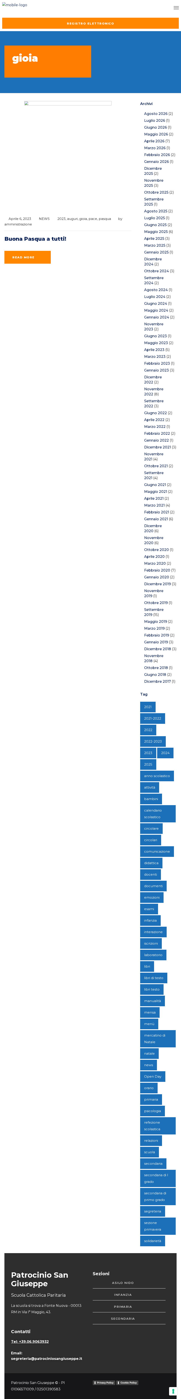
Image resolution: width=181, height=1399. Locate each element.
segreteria (152, 1211)
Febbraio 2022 (157, 433)
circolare (151, 828)
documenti (153, 886)
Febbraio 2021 (156, 512)
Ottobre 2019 (156, 603)
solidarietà (152, 1241)
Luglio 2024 (154, 297)
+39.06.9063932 (34, 1342)
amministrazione (18, 224)
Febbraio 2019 (156, 635)
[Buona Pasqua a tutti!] (67, 156)
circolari (150, 840)
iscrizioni (151, 943)
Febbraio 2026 (157, 155)
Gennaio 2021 (156, 519)
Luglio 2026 (154, 120)
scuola (149, 1152)
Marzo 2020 (155, 563)
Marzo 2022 (155, 427)
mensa (150, 1012)
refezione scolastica (152, 1125)
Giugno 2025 (155, 225)
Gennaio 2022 (156, 440)
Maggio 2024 (156, 310)
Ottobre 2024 (156, 271)
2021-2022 (152, 718)
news (148, 1065)
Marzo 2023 (155, 357)
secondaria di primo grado (155, 1196)
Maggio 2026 (156, 134)
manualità (152, 1001)
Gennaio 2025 (156, 252)
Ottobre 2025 (156, 192)
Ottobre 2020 (156, 550)
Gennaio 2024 (156, 317)
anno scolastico (157, 776)
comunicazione (157, 851)
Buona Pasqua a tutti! (35, 239)
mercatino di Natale (154, 1038)
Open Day (152, 1076)
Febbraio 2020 (157, 570)
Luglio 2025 (154, 218)
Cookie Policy (129, 1382)
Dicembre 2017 (157, 681)
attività (149, 787)
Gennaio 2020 (156, 577)
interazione (153, 932)
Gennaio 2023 (156, 370)
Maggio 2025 (156, 232)
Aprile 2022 (154, 420)
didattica (151, 863)
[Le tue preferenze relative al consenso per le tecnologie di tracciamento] (173, 1391)
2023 (61, 219)
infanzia (150, 920)
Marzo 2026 (155, 148)
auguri (72, 219)
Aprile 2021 (154, 498)
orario (149, 1088)
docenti (150, 874)
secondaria (153, 1163)
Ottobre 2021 (156, 466)
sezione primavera (152, 1226)
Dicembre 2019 (157, 584)
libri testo (152, 989)
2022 (148, 730)
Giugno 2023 (155, 336)
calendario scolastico (153, 813)
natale (149, 1053)
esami (149, 909)
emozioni (152, 897)
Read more (23, 257)
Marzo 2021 (154, 505)
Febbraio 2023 (157, 363)
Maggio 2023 (156, 343)
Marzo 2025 (154, 245)
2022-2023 (153, 741)
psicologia (152, 1111)
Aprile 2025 (154, 238)
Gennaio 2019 (156, 642)
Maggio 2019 (155, 621)
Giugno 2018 (155, 675)
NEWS (44, 219)
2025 (148, 764)
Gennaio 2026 (156, 162)
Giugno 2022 (155, 413)
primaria (151, 1099)
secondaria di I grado (156, 1178)
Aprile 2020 (154, 557)
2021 (148, 707)
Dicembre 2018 (157, 649)
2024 (165, 753)
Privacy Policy (105, 1382)
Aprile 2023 (154, 350)
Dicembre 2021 (157, 447)
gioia (83, 219)
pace (93, 219)
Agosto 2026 (156, 114)
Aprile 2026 (154, 141)
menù (149, 1024)
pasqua (105, 219)
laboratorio (153, 955)
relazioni (151, 1140)
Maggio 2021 (155, 492)
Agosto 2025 (155, 211)
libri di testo (153, 978)
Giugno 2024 (155, 303)
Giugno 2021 (155, 485)
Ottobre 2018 (156, 668)
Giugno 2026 (155, 127)
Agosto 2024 (156, 290)
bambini (151, 799)
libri (147, 966)
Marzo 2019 (154, 628)
